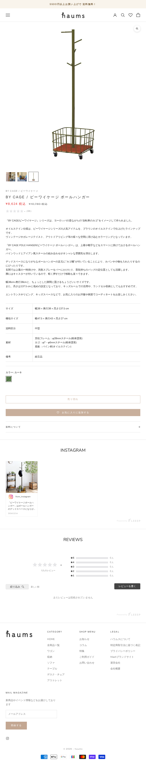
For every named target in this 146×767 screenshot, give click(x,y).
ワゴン (51, 651)
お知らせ (84, 639)
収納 (49, 657)
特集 (81, 651)
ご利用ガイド (86, 657)
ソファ (51, 662)
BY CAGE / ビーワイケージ (22, 191)
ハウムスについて (120, 639)
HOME (51, 639)
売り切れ (72, 399)
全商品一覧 (53, 645)
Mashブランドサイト (122, 657)
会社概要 (115, 668)
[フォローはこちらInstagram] (7, 738)
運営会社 (115, 662)
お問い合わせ (86, 662)
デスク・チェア (56, 674)
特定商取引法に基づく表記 (125, 645)
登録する (16, 725)
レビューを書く (127, 586)
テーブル (52, 668)
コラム (83, 645)
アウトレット (54, 680)
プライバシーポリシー (122, 651)
